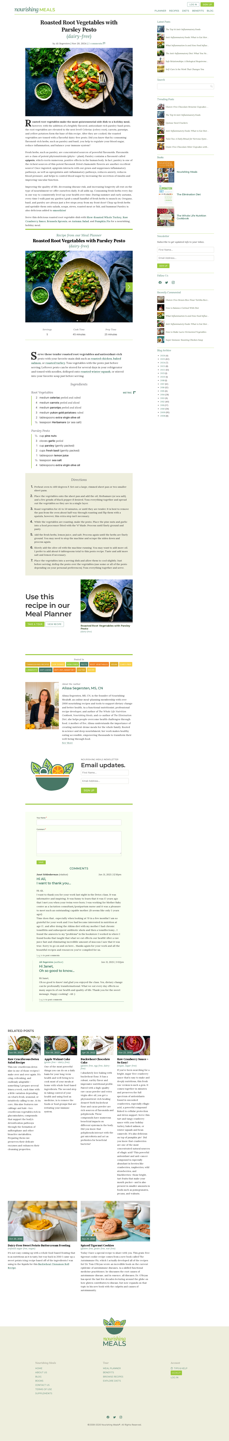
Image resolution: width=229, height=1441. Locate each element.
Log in (39, 955)
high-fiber (72, 664)
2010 (162, 409)
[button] (129, 287)
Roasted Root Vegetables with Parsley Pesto (79, 243)
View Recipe (54, 624)
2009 (162, 412)
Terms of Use (43, 1389)
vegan (114, 664)
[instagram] (173, 282)
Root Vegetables (99, 664)
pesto (84, 664)
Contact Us (42, 1385)
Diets (185, 10)
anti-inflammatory (64, 670)
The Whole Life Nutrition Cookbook (191, 217)
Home (38, 1368)
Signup (176, 1372)
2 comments (95, 43)
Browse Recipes (113, 1376)
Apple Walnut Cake (57, 1060)
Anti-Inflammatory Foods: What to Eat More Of (188, 37)
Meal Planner (112, 1368)
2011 (162, 405)
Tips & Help (180, 1368)
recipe (91, 670)
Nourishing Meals (187, 171)
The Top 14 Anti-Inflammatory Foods (183, 29)
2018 (162, 380)
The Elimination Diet (189, 194)
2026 (162, 355)
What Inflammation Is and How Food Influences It (190, 45)
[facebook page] (160, 282)
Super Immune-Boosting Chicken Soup (184, 340)
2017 (162, 384)
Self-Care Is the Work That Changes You (185, 69)
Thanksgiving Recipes (37, 664)
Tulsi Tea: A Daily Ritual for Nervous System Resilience (192, 138)
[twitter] (166, 282)
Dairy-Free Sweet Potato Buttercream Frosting (39, 1247)
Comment (41, 829)
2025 (162, 359)
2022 (162, 370)
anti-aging (45, 670)
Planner (160, 10)
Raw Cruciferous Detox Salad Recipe (23, 1060)
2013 (162, 398)
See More (67, 742)
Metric (127, 392)
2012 (162, 401)
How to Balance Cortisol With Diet (182, 308)
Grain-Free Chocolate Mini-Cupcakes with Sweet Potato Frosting (197, 147)
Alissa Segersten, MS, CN (82, 688)
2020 (162, 377)
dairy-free (125, 664)
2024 (162, 362)
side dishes (58, 664)
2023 (162, 366)
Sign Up (207, 4)
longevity (31, 670)
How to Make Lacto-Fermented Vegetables (186, 332)
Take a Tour (35, 624)
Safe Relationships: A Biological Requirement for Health (192, 61)
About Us (41, 1372)
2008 (162, 416)
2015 (162, 391)
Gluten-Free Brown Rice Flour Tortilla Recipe (188, 300)
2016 (162, 387)
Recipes (174, 10)
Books (39, 1381)
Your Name (41, 818)
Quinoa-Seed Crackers (177, 123)
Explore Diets (112, 1381)
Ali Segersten (51, 962)
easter (81, 670)
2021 (162, 373)
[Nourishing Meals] (34, 10)
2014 (162, 394)
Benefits (198, 10)
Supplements (43, 1393)
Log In (193, 4)
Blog (210, 10)
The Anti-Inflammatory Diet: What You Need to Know (191, 53)
